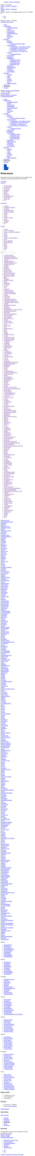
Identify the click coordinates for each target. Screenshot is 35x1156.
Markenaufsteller (11, 67)
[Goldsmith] (4, 798)
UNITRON (7, 495)
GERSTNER (7, 347)
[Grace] (3, 757)
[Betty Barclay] (5, 781)
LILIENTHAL (8, 402)
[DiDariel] (3, 658)
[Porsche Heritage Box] (7, 522)
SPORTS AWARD (9, 476)
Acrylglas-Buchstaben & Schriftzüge (13, 1014)
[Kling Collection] (5, 732)
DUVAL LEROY (8, 322)
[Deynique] (4, 593)
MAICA (6, 407)
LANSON (6, 396)
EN (5, 16)
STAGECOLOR (8, 479)
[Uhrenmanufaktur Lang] (7, 642)
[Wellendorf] (4, 646)
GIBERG (6, 350)
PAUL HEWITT (8, 438)
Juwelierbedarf (11, 71)
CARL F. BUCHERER (10, 293)
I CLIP (5, 369)
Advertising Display (9, 1086)
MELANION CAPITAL (10, 416)
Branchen (6, 73)
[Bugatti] (3, 524)
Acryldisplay (7, 969)
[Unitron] (3, 683)
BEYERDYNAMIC (9, 276)
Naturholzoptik (8, 1012)
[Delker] (3, 549)
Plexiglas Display (8, 1046)
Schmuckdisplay (8, 950)
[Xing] (3, 1154)
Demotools (10, 57)
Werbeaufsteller (8, 1011)
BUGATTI (7, 284)
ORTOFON (7, 432)
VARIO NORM (8, 501)
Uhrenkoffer (7, 1007)
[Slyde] (3, 734)
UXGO (6, 497)
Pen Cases (6, 1060)
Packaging (10, 42)
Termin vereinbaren (6, 1134)
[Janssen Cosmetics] (6, 567)
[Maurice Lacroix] (5, 769)
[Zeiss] (3, 636)
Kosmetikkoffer (8, 1008)
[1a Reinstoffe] (5, 601)
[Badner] (3, 574)
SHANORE (7, 467)
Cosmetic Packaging (9, 1063)
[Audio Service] (5, 535)
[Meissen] (3, 664)
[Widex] (3, 699)
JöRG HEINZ (7, 380)
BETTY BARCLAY (9, 273)
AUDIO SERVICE (9, 264)
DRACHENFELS (9, 318)
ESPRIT (6, 333)
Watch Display (7, 1027)
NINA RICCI (7, 422)
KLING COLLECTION (10, 387)
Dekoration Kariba (15, 63)
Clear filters (4, 181)
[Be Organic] (4, 585)
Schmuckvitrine (8, 1002)
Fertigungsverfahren (12, 33)
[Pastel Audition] (5, 627)
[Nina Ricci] (4, 608)
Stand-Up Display (8, 1038)
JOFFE (6, 375)
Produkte (6, 39)
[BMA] (3, 835)
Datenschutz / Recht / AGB (11, 1140)
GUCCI (6, 358)
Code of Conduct (8, 1141)
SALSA (6, 459)
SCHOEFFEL (7, 462)
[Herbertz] (3, 740)
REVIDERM (7, 447)
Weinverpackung (8, 986)
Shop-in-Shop (7, 999)
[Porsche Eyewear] (6, 530)
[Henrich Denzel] (5, 746)
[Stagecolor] (4, 756)
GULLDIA (7, 361)
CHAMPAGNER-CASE (10, 300)
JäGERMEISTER (8, 378)
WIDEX (6, 513)
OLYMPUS (7, 428)
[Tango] (3, 738)
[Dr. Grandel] (4, 725)
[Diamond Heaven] (6, 536)
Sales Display (7, 1022)
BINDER (6, 278)
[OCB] (3, 774)
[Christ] (3, 564)
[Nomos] (3, 700)
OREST (6, 431)
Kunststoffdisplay (8, 972)
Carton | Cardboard (9, 230)
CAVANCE (7, 296)
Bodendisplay (7, 962)
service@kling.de (5, 93)
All (5, 200)
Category (3, 183)
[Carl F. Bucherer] (5, 713)
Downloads (10, 36)
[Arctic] (3, 749)
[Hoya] (3, 598)
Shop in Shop (10, 55)
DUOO (6, 320)
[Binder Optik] (5, 671)
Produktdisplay (8, 966)
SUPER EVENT (8, 482)
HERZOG (6, 366)
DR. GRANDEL (8, 315)
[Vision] (3, 715)
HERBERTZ (7, 365)
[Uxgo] (3, 645)
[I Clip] (3, 582)
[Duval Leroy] (5, 741)
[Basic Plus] (4, 672)
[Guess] (3, 712)
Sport (8, 82)
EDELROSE (7, 325)
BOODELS (7, 283)
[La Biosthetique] (5, 652)
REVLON (6, 448)
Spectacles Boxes (8, 1058)
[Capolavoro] (4, 643)
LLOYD (6, 403)
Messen (9, 35)
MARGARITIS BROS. (10, 410)
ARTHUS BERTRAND (10, 262)
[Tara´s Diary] (4, 753)
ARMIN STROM (8, 261)
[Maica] (3, 539)
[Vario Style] (4, 694)
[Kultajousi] (4, 589)
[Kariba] (3, 727)
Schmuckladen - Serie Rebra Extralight (20, 46)
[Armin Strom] (5, 596)
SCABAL (6, 460)
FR (5, 17)
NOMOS (6, 424)
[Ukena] (3, 555)
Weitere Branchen (11, 83)
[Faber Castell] (5, 602)
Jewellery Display (8, 1025)
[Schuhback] (4, 592)
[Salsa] (3, 716)
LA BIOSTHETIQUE (10, 393)
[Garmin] (3, 533)
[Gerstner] (3, 702)
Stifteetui (6, 985)
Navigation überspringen (7, 22)
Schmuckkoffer (8, 1005)
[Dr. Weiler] (4, 548)
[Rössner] (3, 590)
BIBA (5, 277)
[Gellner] (3, 794)
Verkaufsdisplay (8, 948)
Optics (5, 214)
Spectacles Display (9, 1028)
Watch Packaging (8, 1066)
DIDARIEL (7, 312)
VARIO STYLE (8, 503)
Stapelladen (10, 65)
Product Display (8, 1041)
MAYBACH (7, 413)
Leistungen (7, 85)
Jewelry (6, 213)
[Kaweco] (3, 552)
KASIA (6, 383)
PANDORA (7, 435)
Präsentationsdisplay (9, 949)
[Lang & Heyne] (5, 571)
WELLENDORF (8, 510)
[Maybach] (4, 523)
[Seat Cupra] (4, 551)
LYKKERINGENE (9, 406)
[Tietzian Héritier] (5, 611)
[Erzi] (2, 705)
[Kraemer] (3, 634)
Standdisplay (7, 963)
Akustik (9, 79)
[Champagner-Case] (6, 655)
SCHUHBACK (8, 463)
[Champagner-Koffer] (6, 883)
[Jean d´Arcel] (4, 586)
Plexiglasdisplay (8, 971)
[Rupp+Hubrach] (5, 577)
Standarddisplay (8, 945)
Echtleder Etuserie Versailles (17, 44)
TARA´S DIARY (8, 487)
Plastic (5, 243)
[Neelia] (3, 722)
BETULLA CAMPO (9, 274)
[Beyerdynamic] (5, 580)
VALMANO (7, 498)
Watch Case (7, 1082)
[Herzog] (3, 609)
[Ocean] (3, 565)
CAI (5, 287)
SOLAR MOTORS (9, 473)
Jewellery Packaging (9, 1064)
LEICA (6, 399)
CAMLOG (7, 289)
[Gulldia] (3, 684)
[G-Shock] (4, 817)
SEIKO (6, 466)
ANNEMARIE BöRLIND (11, 258)
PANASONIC (7, 434)
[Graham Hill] (4, 735)
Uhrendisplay (7, 952)
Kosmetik (9, 80)
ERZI (5, 330)
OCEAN (6, 426)
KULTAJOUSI (8, 391)
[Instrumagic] (4, 686)
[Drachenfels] (4, 809)
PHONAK (7, 440)
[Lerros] (3, 677)
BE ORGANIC (8, 271)
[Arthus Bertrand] (5, 612)
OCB (5, 425)
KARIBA (6, 381)
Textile (5, 246)
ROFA (5, 451)
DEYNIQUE (7, 308)
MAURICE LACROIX (10, 412)
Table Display (7, 1040)
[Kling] (3, 763)
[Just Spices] (4, 693)
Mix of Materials (8, 242)
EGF (5, 327)
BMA (5, 281)
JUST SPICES (8, 377)
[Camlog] (3, 680)
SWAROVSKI (8, 484)
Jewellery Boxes (8, 1057)
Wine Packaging (8, 1061)
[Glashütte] (4, 639)
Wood (5, 248)
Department (4, 203)
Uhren (8, 76)
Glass (5, 233)
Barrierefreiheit (8, 1147)
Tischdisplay (7, 965)
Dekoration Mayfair (15, 60)
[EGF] (2, 801)
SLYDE (6, 470)
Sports (5, 219)
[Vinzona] (3, 810)
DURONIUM (7, 321)
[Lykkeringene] (5, 844)
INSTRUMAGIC (8, 371)
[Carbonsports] (5, 605)
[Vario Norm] (4, 661)
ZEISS (5, 514)
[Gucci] (3, 731)
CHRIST (6, 303)
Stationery (6, 220)
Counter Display (8, 1048)
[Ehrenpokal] (4, 878)
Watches (6, 222)
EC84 (5, 324)
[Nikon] (3, 832)
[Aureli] (3, 595)
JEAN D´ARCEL (8, 374)
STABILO (6, 478)
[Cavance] (3, 806)
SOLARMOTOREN (9, 472)
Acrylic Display (8, 1044)
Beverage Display (8, 1031)
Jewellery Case (8, 1080)
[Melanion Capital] (6, 527)
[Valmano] (4, 648)
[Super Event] (4, 668)
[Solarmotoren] (5, 872)
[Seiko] (3, 626)
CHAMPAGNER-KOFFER (11, 302)
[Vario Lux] (4, 667)
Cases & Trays (7, 187)
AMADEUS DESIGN (10, 257)
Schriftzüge (10, 68)
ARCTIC (6, 259)
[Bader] (3, 675)
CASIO (6, 295)
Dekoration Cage (14, 61)
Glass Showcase (8, 1076)
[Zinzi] (3, 529)
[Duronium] (4, 719)
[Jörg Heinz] (4, 587)
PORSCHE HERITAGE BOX (12, 443)
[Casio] (3, 813)
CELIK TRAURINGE (10, 299)
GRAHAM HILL (8, 356)
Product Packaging (9, 1054)
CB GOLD (7, 298)
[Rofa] (2, 772)
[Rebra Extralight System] (7, 689)
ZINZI (5, 516)
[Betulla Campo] (5, 665)
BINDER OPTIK (8, 280)
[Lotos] (3, 718)
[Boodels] (3, 759)
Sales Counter (7, 1079)
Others (5, 193)
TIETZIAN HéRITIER (10, 489)
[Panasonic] (4, 617)
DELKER (6, 306)
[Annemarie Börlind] (6, 681)
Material (3, 226)
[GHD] (3, 630)
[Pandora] (3, 754)
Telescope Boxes (8, 1067)
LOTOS (6, 404)
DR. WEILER (7, 317)
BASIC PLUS (7, 270)
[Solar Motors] (5, 604)
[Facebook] (14, 1154)
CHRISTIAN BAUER (10, 305)
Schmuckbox (7, 989)
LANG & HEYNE (9, 394)
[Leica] (3, 618)
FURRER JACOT (9, 340)
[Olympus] (4, 623)
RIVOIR (6, 450)
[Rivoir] (3, 709)
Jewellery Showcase (9, 1077)
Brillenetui (6, 984)
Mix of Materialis (8, 240)
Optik (8, 77)
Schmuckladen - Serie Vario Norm (19, 48)
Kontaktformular (5, 1109)
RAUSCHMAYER (9, 444)
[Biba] (2, 785)
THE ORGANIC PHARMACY (12, 488)
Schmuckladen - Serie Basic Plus (18, 51)
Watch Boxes (7, 1055)
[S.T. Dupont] (4, 573)
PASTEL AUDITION (9, 437)
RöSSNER (7, 456)
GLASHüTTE (7, 352)
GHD (5, 349)
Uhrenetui (6, 981)
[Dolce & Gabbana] (6, 776)
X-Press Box (10, 70)
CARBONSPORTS (9, 292)
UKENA (6, 492)
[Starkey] (3, 620)
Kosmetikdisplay (8, 955)
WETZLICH (7, 511)
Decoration (7, 188)
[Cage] (3, 711)
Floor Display (7, 1037)
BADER (6, 267)
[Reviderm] (4, 545)
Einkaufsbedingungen (9, 1143)
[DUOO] (3, 807)
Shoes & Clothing (8, 217)
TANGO (6, 485)
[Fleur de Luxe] (5, 520)
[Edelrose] (3, 752)
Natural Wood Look (9, 1087)
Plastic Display (8, 1047)
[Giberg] (3, 546)
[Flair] (2, 563)
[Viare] (3, 839)
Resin (5, 245)
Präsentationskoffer (9, 1010)
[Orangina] (4, 532)
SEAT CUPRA (8, 465)
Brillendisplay (7, 953)
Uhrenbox (6, 991)
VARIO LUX (7, 500)
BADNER (6, 268)
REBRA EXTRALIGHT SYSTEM (13, 446)
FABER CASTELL (9, 334)
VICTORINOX (8, 506)
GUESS (6, 359)
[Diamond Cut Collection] (8, 838)
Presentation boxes (9, 196)
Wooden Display (8, 1043)
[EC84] (3, 841)
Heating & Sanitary (9, 212)
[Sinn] (2, 662)
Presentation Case (8, 1084)
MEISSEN (7, 415)
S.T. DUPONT (8, 457)
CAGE (6, 286)
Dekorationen (10, 58)
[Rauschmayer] (5, 583)
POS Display (7, 1021)
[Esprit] (3, 637)
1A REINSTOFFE (9, 255)
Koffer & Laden (11, 45)
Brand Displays (8, 185)
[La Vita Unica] (5, 829)
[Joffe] (2, 560)
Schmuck (9, 74)
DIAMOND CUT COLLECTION (13, 309)
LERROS (6, 400)
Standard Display (8, 1019)
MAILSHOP (7, 409)
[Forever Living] (5, 760)
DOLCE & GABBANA (10, 314)
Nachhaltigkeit (11, 32)
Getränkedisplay (8, 956)
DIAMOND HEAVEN (10, 311)
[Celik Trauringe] (5, 819)
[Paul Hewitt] (4, 607)
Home (5, 24)
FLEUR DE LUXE (9, 337)
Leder (5, 239)
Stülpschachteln (8, 992)
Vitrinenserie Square (15, 54)
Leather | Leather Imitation (11, 238)
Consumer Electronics (9, 207)
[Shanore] (3, 558)
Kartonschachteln (8, 994)
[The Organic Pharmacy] (7, 790)
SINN (5, 469)
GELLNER (7, 344)
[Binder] (3, 557)
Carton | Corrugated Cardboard (12, 232)
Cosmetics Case (8, 1083)
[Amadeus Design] (6, 703)
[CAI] (2, 831)
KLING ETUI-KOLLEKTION (12, 388)
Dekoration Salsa (14, 64)
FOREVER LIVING (9, 339)
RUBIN (6, 453)
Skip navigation (5, 1115)
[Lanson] (3, 649)
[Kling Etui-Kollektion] (7, 920)
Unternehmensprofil (12, 27)
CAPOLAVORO (8, 290)
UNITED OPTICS (9, 494)
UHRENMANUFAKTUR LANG (13, 491)
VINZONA (7, 507)
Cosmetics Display (9, 1030)
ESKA (5, 331)
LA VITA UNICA (9, 397)
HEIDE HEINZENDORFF (11, 362)
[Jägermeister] (4, 825)
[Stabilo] (3, 779)
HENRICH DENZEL (9, 363)
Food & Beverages (9, 210)
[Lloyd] (3, 544)
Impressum (7, 1144)
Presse (8, 38)
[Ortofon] (3, 568)
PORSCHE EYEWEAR (10, 441)
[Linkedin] (8, 1154)
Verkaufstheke (7, 1004)
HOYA (6, 368)
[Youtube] (20, 1154)
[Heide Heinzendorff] (6, 793)
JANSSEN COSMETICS (10, 372)
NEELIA (6, 419)
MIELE (6, 418)
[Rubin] (3, 678)
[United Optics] (5, 747)
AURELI (6, 265)
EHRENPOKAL (8, 328)
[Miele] (3, 674)
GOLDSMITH (8, 353)
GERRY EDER (8, 346)
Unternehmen (7, 26)
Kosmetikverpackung (9, 988)
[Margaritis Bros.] (5, 659)
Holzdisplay (7, 968)
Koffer (5, 236)
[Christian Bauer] (5, 650)
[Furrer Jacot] (4, 804)
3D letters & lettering (9, 1089)
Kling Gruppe (10, 30)
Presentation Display (9, 1024)
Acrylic (6, 229)
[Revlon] (3, 797)
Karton (5, 235)
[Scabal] (3, 653)
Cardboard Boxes (8, 1069)
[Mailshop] (4, 728)
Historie (9, 29)
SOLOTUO (7, 475)
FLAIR (6, 336)
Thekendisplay (7, 974)
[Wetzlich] (3, 579)
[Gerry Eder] (4, 561)
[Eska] (2, 690)
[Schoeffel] (4, 795)
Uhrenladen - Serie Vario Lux (18, 49)
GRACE (6, 355)
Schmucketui (7, 982)
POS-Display (7, 946)
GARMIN (6, 343)
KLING (6, 385)
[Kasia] (3, 706)
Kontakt (6, 87)
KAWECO (7, 384)
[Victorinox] (4, 788)
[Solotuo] (3, 834)
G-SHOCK (7, 341)
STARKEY (7, 481)
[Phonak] (3, 541)
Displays (9, 41)
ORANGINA (7, 429)
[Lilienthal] (4, 615)
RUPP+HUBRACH (9, 454)
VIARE (6, 504)
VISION (6, 509)
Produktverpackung (9, 979)
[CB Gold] (4, 554)
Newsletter (6, 1125)
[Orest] (3, 766)
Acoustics (6, 206)
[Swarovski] (4, 614)
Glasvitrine (7, 1001)
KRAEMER (7, 390)
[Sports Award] (5, 633)
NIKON (6, 421)
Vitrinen (9, 52)
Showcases (7, 199)
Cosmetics (6, 209)
